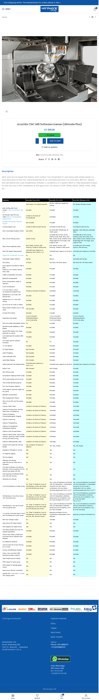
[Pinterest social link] (52, 159)
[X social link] (49, 159)
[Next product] (95, 17)
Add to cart (55, 141)
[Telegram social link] (58, 159)
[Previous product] (89, 17)
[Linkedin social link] (55, 159)
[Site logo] (49, 9)
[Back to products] (92, 17)
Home (4, 17)
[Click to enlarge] (7, 111)
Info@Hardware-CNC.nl (11, 649)
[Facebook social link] (45, 159)
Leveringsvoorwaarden (11, 618)
